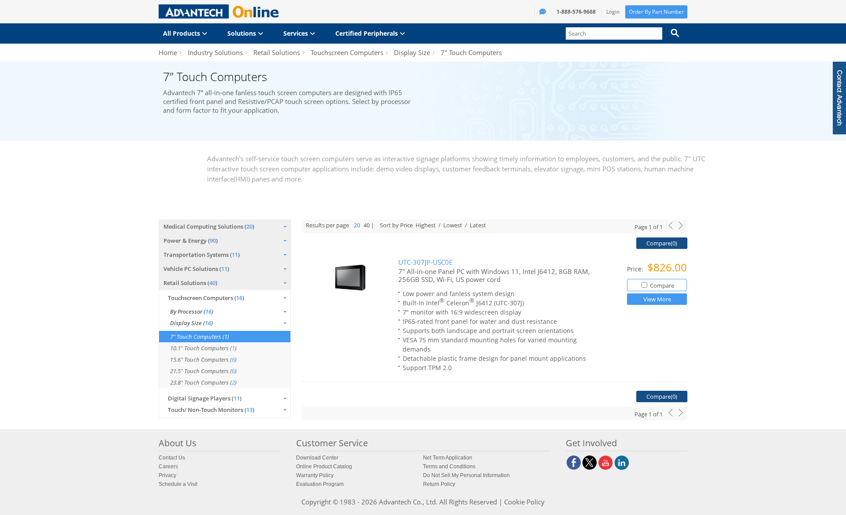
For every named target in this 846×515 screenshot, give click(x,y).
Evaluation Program (320, 484)
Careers (168, 466)
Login (613, 11)
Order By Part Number (656, 11)
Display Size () (191, 323)
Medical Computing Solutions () (208, 226)
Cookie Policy (524, 501)
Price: (636, 269)
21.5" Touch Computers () (203, 371)
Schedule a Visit (178, 484)
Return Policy (439, 484)
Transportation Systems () (201, 255)
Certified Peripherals (367, 33)
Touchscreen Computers (347, 52)
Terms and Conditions (449, 466)
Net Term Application (447, 458)
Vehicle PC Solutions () (196, 269)
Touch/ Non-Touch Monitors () (211, 410)
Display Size (412, 52)
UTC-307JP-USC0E (425, 262)
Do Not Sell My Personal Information (466, 475)
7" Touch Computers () (199, 337)
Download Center (317, 458)
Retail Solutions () (190, 283)
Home (168, 52)
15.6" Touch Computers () (203, 359)
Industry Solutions (215, 52)
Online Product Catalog (324, 466)
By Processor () (191, 311)
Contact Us (172, 458)
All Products (182, 33)
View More (657, 299)
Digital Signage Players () (204, 398)
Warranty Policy (315, 475)
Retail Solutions (276, 52)
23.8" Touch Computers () (203, 382)
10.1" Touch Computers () (203, 348)
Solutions (242, 33)
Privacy (167, 475)
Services (296, 33)
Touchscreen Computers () (206, 298)
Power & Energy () (190, 241)
